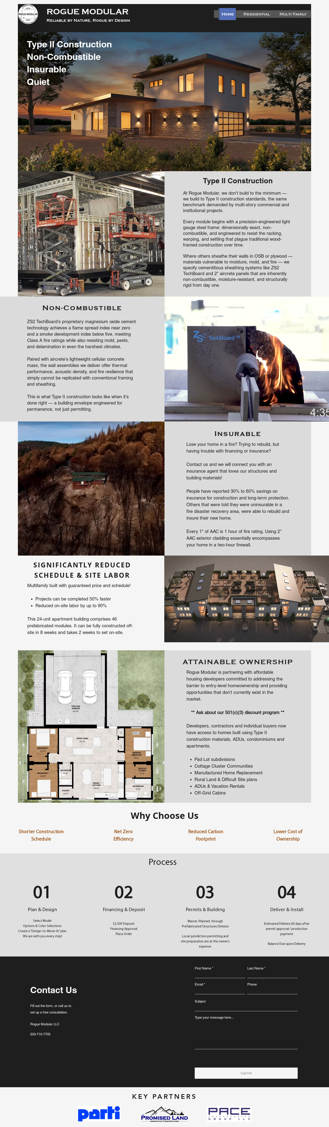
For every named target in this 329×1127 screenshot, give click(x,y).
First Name (203, 968)
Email (199, 984)
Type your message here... (214, 1017)
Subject (200, 1001)
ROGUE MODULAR (87, 11)
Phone (252, 984)
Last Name (255, 968)
